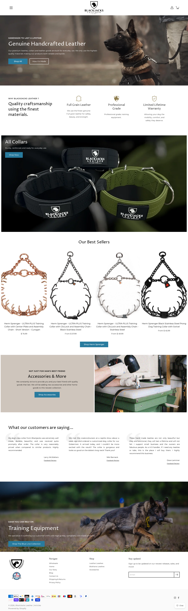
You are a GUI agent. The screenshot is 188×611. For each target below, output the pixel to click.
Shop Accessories (47, 395)
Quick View (24, 285)
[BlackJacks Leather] (94, 7)
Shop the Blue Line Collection (26, 544)
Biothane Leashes (96, 566)
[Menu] (11, 7)
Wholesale (53, 563)
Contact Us (53, 576)
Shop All (18, 61)
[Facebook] (178, 598)
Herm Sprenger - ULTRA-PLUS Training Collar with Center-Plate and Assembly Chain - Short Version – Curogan (24, 326)
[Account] (172, 8)
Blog (51, 573)
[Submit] (177, 575)
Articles (37, 605)
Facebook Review (50, 460)
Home (51, 566)
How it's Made (39, 61)
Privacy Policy (54, 582)
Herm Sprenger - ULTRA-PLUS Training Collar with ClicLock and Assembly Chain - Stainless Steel (117, 326)
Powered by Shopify (17, 608)
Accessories (94, 570)
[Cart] (178, 8)
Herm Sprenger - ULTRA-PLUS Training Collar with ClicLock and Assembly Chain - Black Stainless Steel (70, 326)
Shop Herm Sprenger (94, 344)
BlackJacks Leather (24, 605)
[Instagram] (175, 598)
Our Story (53, 570)
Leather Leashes (96, 563)
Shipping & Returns (57, 579)
